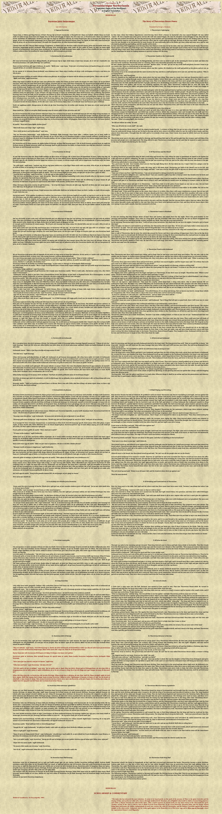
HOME (108, 15)
